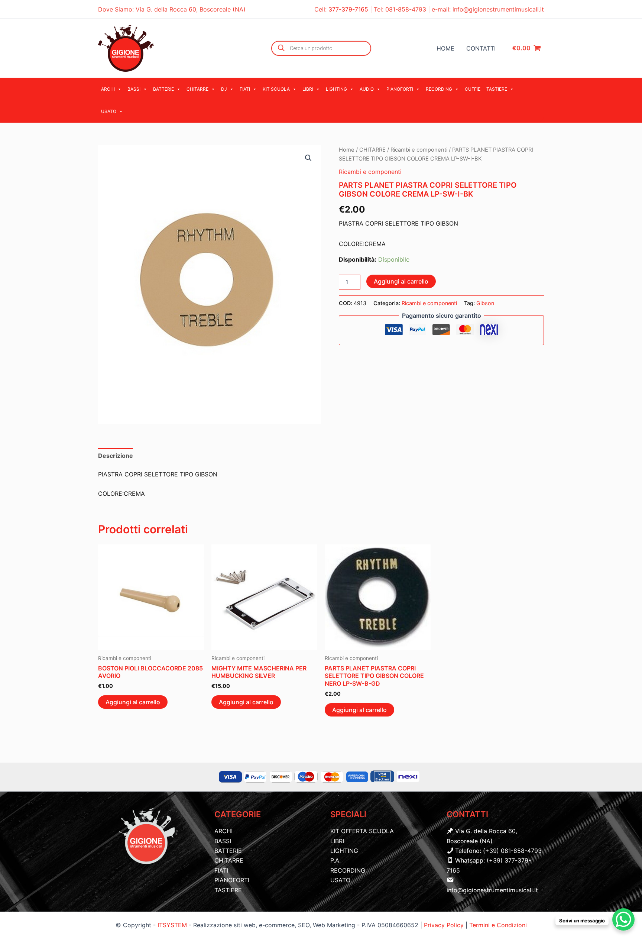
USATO (108, 111)
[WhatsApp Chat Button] (623, 919)
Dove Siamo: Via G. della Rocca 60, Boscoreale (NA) (172, 9)
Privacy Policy (445, 925)
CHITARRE (197, 89)
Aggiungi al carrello (401, 281)
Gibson (485, 303)
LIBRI (307, 89)
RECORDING (439, 89)
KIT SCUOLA (276, 89)
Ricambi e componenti (418, 149)
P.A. (335, 860)
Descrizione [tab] (115, 455)
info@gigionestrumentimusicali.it (498, 9)
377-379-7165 (349, 9)
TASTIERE (496, 89)
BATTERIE (163, 89)
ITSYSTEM (172, 925)
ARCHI (108, 89)
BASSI (133, 89)
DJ (224, 89)
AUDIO (367, 89)
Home (346, 149)
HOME (445, 48)
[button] (308, 158)
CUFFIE (472, 89)
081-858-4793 (405, 9)
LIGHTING (336, 89)
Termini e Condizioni (498, 925)
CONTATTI (481, 48)
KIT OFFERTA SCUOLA (362, 831)
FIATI (245, 89)
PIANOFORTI (399, 89)
